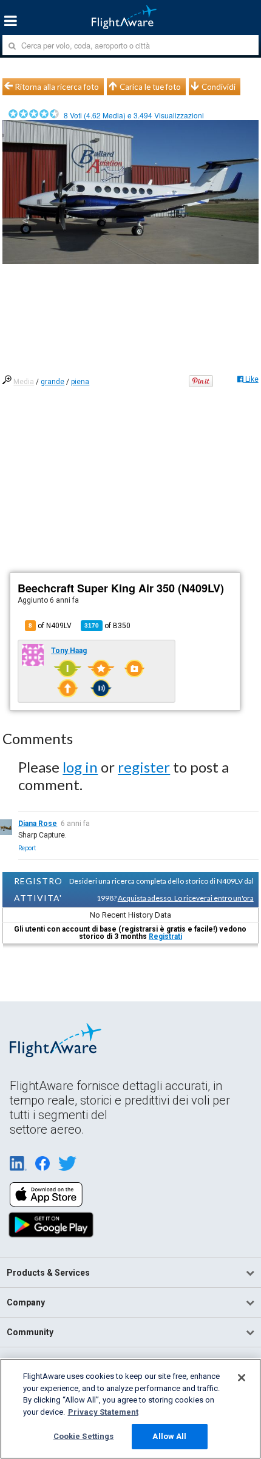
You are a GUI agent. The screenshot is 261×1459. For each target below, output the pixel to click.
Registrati (165, 936)
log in (80, 767)
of (107, 625)
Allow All (169, 1436)
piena (80, 381)
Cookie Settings (83, 1436)
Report (27, 848)
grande (52, 381)
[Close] (241, 1377)
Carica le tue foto (150, 87)
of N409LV (50, 625)
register (144, 767)
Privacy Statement (103, 1412)
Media (23, 381)
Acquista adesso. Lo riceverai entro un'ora (186, 897)
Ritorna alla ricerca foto (57, 87)
